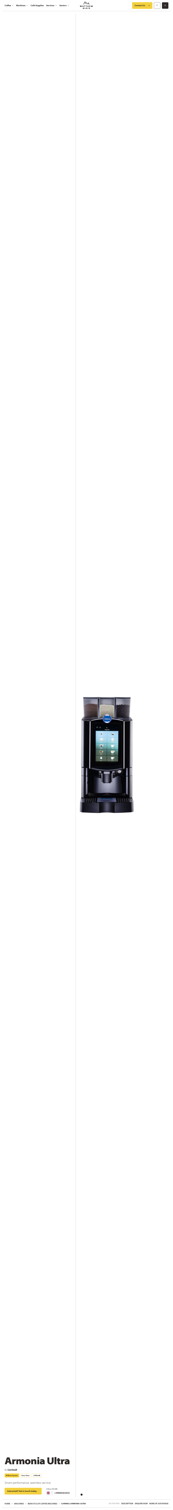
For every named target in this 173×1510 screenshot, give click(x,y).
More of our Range (158, 1503)
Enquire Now (141, 1503)
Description (127, 1503)
